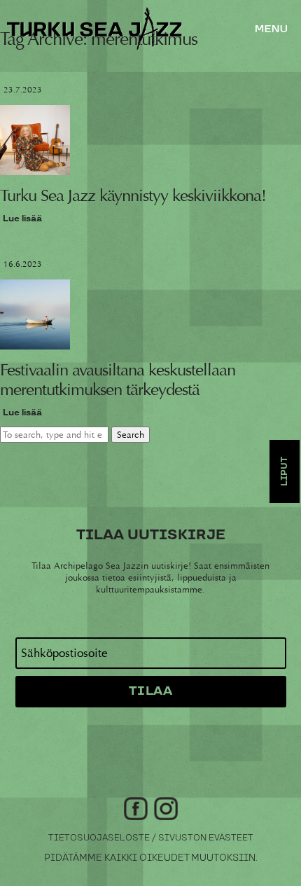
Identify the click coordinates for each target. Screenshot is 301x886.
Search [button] (130, 435)
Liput (284, 471)
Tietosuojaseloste (99, 838)
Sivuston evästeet (205, 838)
